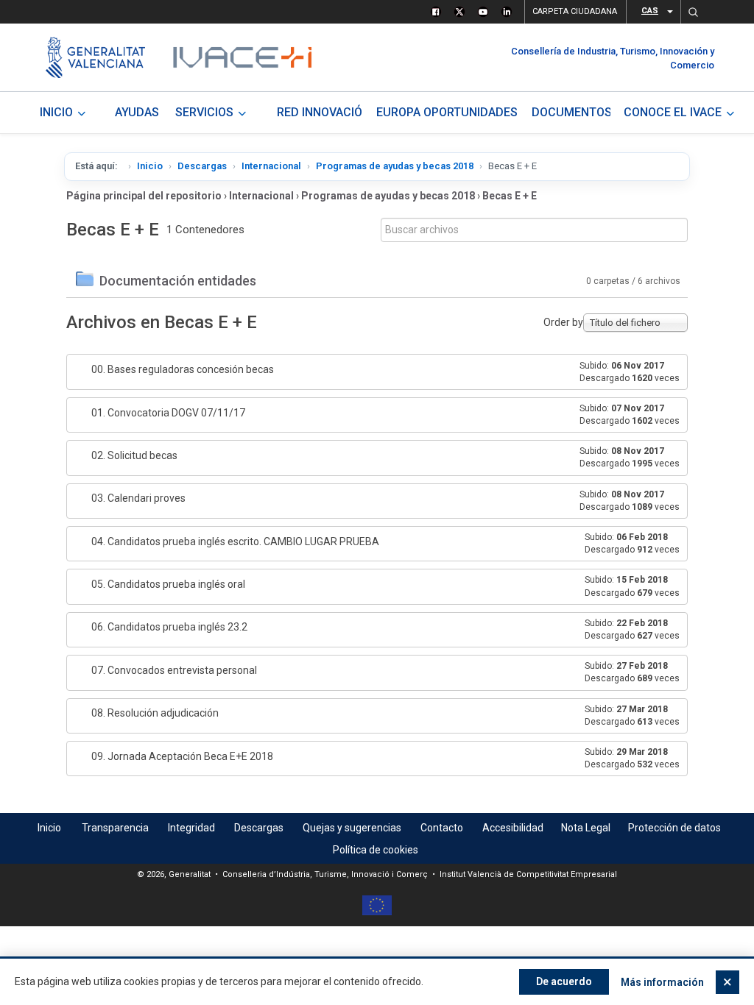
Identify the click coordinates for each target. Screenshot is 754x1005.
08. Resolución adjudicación (155, 713)
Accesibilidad (512, 828)
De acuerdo (564, 981)
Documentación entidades (177, 280)
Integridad (191, 828)
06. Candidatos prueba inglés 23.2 (169, 627)
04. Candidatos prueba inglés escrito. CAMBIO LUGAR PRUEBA (235, 541)
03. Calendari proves (138, 498)
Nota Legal (585, 828)
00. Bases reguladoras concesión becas (182, 369)
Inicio (150, 165)
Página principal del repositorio (144, 196)
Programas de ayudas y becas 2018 (394, 165)
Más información (662, 982)
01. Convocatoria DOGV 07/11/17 (168, 413)
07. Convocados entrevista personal (174, 670)
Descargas (202, 165)
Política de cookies (375, 850)
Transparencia (115, 828)
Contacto (441, 828)
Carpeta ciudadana (574, 11)
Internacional (271, 165)
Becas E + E (509, 196)
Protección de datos (674, 828)
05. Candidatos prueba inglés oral (168, 584)
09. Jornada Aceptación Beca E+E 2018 (182, 756)
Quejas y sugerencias (352, 828)
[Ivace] (241, 57)
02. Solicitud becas (134, 455)
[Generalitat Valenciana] (95, 57)
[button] (692, 12)
